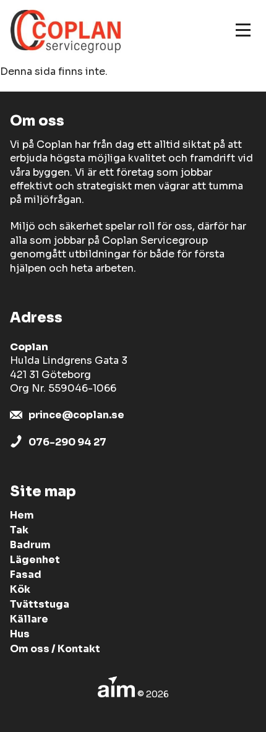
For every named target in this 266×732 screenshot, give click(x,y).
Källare (29, 619)
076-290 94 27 (67, 442)
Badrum (30, 544)
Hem (22, 515)
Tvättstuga (39, 604)
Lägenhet (35, 559)
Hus (20, 633)
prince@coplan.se (76, 414)
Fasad (25, 574)
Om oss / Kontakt (55, 648)
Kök (20, 589)
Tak (19, 529)
